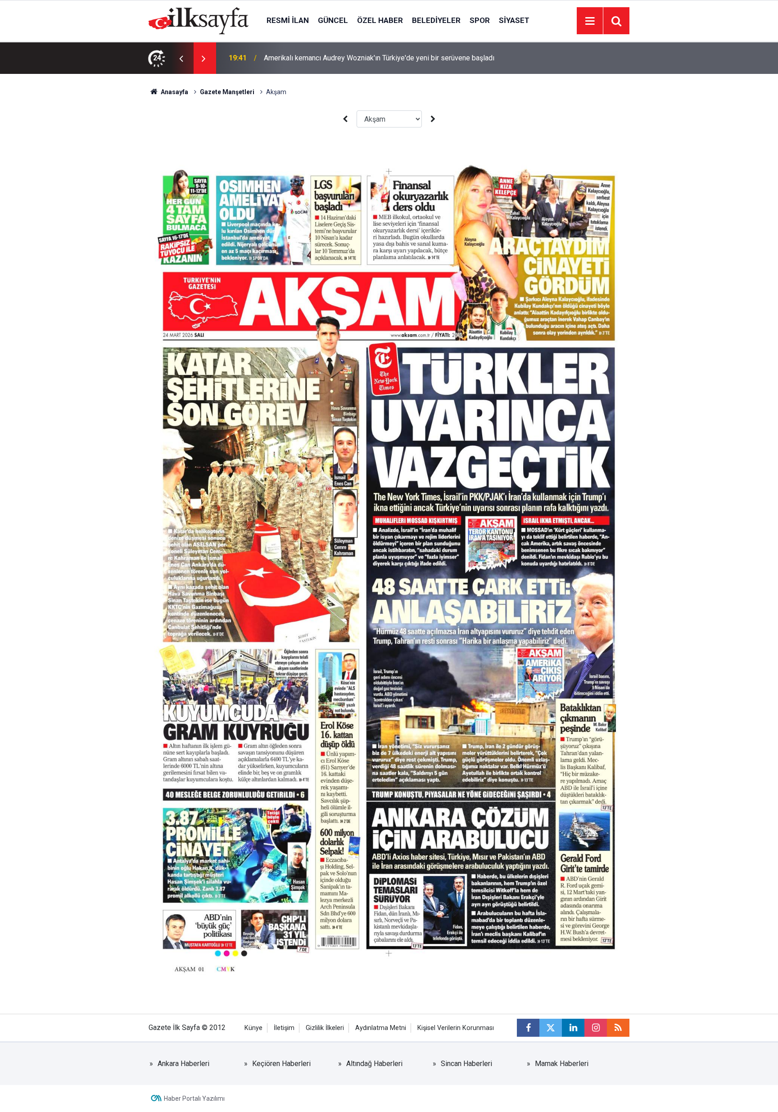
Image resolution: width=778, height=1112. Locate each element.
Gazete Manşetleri (227, 92)
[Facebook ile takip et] (528, 1028)
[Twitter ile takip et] (550, 1028)
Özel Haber (380, 20)
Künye (253, 1028)
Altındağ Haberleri (374, 1063)
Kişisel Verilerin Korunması (455, 1028)
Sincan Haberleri (466, 1063)
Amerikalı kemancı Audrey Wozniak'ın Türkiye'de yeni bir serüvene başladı (379, 58)
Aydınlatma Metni (380, 1028)
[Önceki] (344, 119)
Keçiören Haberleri (281, 1063)
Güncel (333, 20)
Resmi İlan (288, 20)
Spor (480, 20)
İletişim (284, 1028)
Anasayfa (173, 92)
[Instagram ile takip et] (595, 1028)
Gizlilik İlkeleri (325, 1028)
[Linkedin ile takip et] (573, 1028)
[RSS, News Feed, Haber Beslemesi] (618, 1028)
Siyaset (514, 20)
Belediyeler (436, 20)
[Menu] (590, 21)
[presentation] (181, 58)
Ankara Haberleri (183, 1063)
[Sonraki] (433, 119)
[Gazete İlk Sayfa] (199, 20)
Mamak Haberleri (561, 1063)
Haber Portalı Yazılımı (194, 1098)
